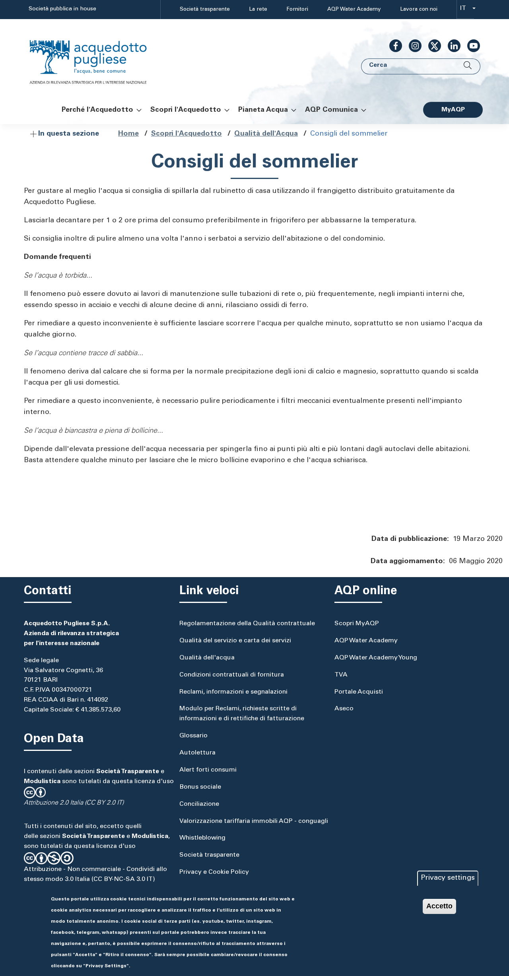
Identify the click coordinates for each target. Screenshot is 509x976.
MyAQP (453, 110)
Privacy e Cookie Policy (214, 872)
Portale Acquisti (358, 692)
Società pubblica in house (62, 9)
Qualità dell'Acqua (266, 134)
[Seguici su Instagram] (412, 46)
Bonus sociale (200, 787)
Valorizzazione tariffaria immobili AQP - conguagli (253, 821)
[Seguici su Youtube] (470, 46)
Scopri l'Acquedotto (186, 134)
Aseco (344, 709)
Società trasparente (205, 9)
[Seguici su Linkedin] (450, 46)
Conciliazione (199, 804)
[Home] (96, 57)
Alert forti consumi (208, 770)
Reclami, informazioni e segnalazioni (233, 692)
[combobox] (465, 10)
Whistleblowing (202, 838)
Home (128, 134)
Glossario (193, 736)
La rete (258, 9)
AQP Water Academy (354, 9)
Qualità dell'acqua (207, 658)
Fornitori (297, 9)
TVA (341, 675)
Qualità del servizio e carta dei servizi (235, 641)
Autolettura (197, 753)
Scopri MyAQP (356, 623)
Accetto (439, 906)
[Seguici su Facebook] (392, 46)
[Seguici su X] (431, 46)
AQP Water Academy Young (375, 658)
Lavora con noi (418, 9)
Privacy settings (448, 878)
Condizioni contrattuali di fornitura (231, 675)
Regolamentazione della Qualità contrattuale (247, 623)
